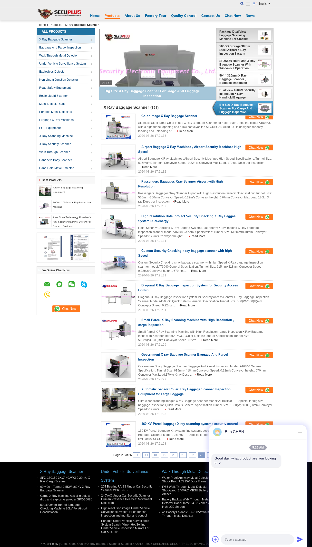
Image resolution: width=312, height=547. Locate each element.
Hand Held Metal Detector (56, 168)
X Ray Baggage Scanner (55, 39)
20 (174, 455)
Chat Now (233, 15)
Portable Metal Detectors (55, 112)
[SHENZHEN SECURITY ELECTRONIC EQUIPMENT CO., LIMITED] (59, 14)
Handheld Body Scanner (55, 160)
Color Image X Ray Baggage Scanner (169, 116)
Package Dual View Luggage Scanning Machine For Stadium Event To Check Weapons (237, 35)
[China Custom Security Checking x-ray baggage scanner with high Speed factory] (118, 262)
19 (164, 455)
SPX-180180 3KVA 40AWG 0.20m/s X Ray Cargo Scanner (65, 479)
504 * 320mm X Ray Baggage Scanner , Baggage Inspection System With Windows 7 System (236, 79)
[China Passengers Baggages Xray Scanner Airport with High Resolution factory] (118, 192)
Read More (186, 131)
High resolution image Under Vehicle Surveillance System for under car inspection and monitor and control (125, 512)
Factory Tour (155, 16)
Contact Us (210, 16)
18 (155, 455)
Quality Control (183, 16)
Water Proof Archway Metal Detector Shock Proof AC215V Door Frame (186, 479)
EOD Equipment (50, 128)
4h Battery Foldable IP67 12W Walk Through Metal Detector (185, 514)
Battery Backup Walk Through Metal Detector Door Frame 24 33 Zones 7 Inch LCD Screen (186, 503)
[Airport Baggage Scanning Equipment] (45, 191)
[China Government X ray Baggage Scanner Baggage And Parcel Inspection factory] (118, 365)
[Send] (300, 539)
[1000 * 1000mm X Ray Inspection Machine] (45, 206)
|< (137, 455)
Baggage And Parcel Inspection (60, 47)
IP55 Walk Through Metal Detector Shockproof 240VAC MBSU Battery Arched (185, 490)
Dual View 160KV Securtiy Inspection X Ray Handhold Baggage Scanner (237, 93)
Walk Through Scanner (54, 152)
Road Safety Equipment (55, 87)
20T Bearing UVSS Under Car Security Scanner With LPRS (126, 488)
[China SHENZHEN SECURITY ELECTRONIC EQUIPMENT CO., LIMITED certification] (52, 247)
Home (95, 16)
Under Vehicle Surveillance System (62, 63)
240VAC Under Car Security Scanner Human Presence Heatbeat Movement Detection (126, 499)
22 (192, 455)
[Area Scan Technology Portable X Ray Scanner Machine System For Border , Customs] (44, 221)
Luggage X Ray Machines (56, 120)
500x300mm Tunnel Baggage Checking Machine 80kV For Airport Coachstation (63, 508)
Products (112, 16)
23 (201, 455)
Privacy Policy (49, 544)
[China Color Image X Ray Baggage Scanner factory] (118, 127)
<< (146, 455)
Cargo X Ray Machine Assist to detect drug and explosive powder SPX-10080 (66, 497)
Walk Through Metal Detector (58, 55)
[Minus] (300, 432)
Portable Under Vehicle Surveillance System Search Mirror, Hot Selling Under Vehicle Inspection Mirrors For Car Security (125, 526)
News (250, 16)
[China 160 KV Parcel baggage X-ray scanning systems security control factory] (118, 435)
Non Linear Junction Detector (58, 79)
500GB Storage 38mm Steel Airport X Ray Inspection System (234, 50)
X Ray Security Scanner (55, 144)
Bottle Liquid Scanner (53, 96)
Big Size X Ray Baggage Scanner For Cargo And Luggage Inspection (236, 108)
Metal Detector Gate (52, 104)
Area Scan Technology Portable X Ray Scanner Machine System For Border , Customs (72, 221)
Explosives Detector (52, 71)
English (263, 3)
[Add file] (215, 539)
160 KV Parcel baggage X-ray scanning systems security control (189, 424)
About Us (132, 16)
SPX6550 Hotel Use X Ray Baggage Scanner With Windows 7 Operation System (237, 64)
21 (183, 455)
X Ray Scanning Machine (56, 136)
